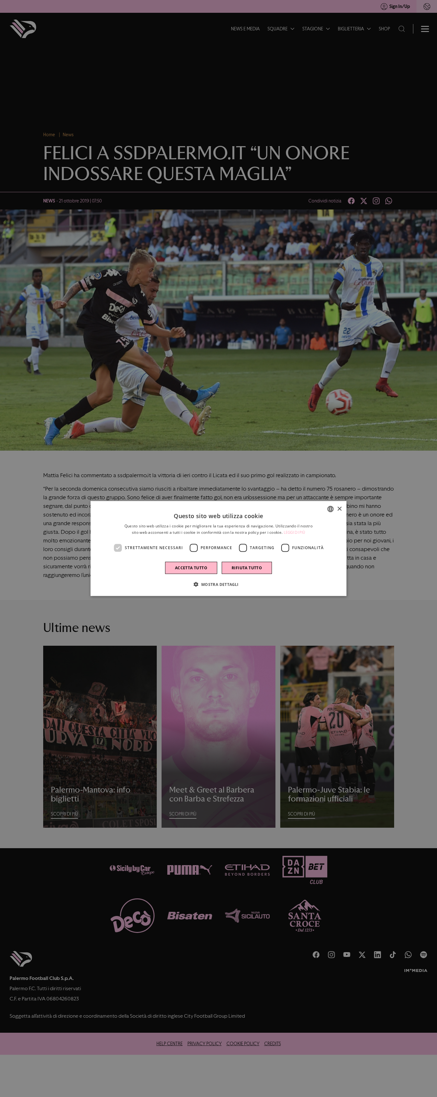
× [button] (339, 508)
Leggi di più (295, 532)
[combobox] (330, 509)
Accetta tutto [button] (191, 567)
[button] (218, 584)
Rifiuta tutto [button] (247, 567)
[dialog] (218, 548)
